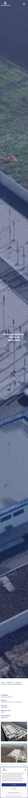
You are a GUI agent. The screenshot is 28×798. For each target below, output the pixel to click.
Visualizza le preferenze (14, 792)
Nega (14, 788)
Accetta (14, 785)
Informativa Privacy (18, 796)
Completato (4, 707)
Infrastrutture (4, 717)
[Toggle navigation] (24, 4)
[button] (25, 769)
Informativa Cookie (9, 796)
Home (3, 682)
